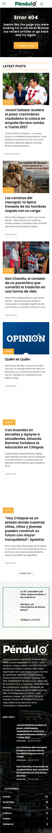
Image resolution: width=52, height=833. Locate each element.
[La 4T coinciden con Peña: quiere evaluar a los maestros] (11, 594)
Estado (8, 102)
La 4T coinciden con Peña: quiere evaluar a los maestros (33, 594)
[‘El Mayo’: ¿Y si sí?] (11, 620)
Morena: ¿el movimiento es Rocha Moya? (32, 607)
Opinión (8, 351)
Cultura (8, 190)
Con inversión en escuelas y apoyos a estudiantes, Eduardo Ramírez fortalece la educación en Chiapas (24, 438)
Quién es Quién (17, 359)
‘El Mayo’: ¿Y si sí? (30, 619)
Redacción (21, 741)
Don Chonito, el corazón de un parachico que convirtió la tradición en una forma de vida (25, 285)
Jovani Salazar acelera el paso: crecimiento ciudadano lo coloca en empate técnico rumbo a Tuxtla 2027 (25, 118)
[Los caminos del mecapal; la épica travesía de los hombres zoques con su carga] (26, 177)
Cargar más (25, 573)
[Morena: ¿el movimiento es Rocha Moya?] (11, 607)
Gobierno (9, 422)
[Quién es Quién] (26, 338)
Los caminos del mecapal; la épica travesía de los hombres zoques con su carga (25, 204)
